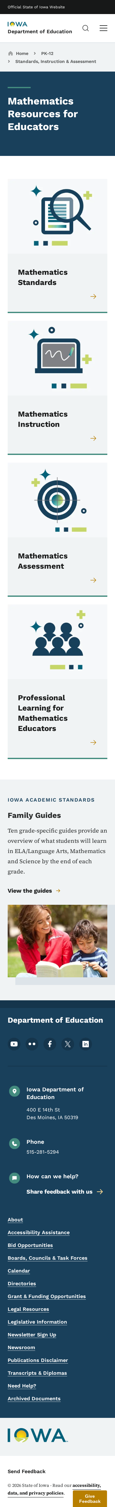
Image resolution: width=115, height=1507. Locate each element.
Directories (22, 1283)
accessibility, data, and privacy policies (54, 1489)
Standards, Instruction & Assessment (55, 61)
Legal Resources (28, 1309)
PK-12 (47, 53)
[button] (90, 1498)
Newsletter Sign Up (32, 1335)
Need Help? (22, 1386)
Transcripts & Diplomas (37, 1373)
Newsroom (21, 1347)
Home (22, 53)
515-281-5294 (43, 1152)
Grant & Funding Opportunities (47, 1296)
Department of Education (40, 31)
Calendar (19, 1271)
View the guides (30, 890)
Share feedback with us (60, 1191)
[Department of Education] (24, 24)
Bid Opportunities (30, 1245)
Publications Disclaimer (38, 1360)
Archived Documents (34, 1399)
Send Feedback (27, 1471)
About (15, 1220)
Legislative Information (37, 1322)
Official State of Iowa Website (36, 7)
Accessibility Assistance (39, 1232)
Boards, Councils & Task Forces (48, 1258)
